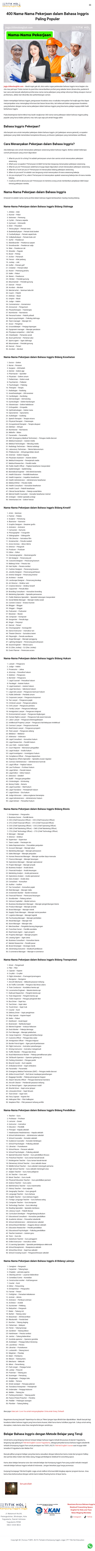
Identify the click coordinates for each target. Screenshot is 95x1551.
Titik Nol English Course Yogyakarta (36, 1443)
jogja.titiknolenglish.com (13, 86)
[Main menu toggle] (90, 4)
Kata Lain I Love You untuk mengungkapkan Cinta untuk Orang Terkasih (38, 1411)
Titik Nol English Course (64, 1446)
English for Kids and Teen (81, 1510)
